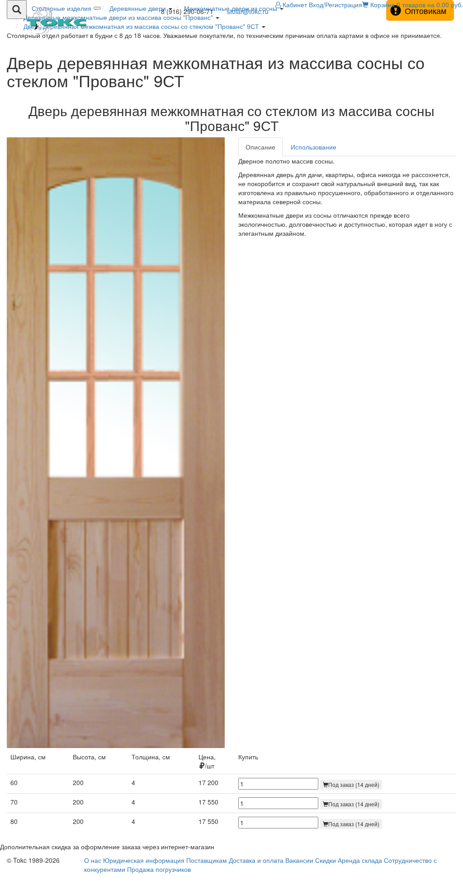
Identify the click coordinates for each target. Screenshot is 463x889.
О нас (92, 860)
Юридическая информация (143, 860)
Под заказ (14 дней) (353, 784)
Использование (313, 146)
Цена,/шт (207, 761)
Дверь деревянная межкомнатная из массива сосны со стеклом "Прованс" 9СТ (141, 26)
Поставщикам (206, 860)
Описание (260, 146)
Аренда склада (360, 860)
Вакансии (299, 860)
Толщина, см (151, 756)
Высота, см (89, 756)
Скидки (325, 860)
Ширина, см (28, 756)
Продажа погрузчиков (159, 869)
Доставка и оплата (256, 860)
